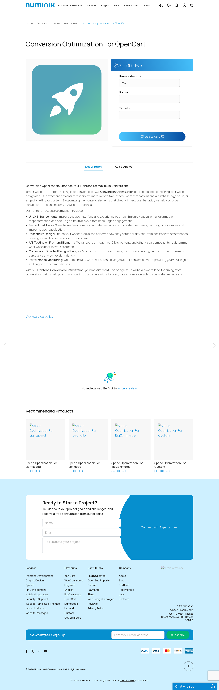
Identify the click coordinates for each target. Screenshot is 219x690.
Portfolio (124, 585)
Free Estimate (127, 680)
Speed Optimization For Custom (170, 465)
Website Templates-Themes (43, 603)
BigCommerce (72, 594)
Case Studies (131, 5)
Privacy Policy (96, 608)
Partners (124, 599)
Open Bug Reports (99, 580)
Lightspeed (71, 603)
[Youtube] (45, 651)
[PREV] (4, 345)
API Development (36, 590)
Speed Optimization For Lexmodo (84, 465)
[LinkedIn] (39, 651)
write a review (127, 388)
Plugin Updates (96, 576)
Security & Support (37, 599)
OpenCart (70, 599)
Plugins (105, 5)
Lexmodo (69, 608)
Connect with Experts (156, 527)
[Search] (176, 5)
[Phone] (160, 5)
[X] (32, 651)
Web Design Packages (101, 599)
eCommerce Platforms (70, 5)
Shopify (68, 590)
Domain (124, 92)
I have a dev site (130, 76)
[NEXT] (214, 345)
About (146, 5)
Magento (69, 585)
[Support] (169, 5)
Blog (121, 580)
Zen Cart (69, 576)
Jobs (122, 594)
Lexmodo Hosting (36, 608)
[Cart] (191, 5)
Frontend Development (64, 23)
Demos (92, 585)
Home (29, 23)
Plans (116, 5)
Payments (94, 590)
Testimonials (126, 590)
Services (91, 5)
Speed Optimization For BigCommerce (127, 465)
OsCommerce (72, 617)
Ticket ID (125, 108)
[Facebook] (26, 651)
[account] (184, 5)
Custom (69, 613)
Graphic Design (35, 580)
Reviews (93, 603)
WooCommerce (73, 580)
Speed (30, 585)
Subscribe (178, 635)
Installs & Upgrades (37, 594)
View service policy (39, 316)
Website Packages (37, 613)
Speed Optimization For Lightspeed (41, 465)
